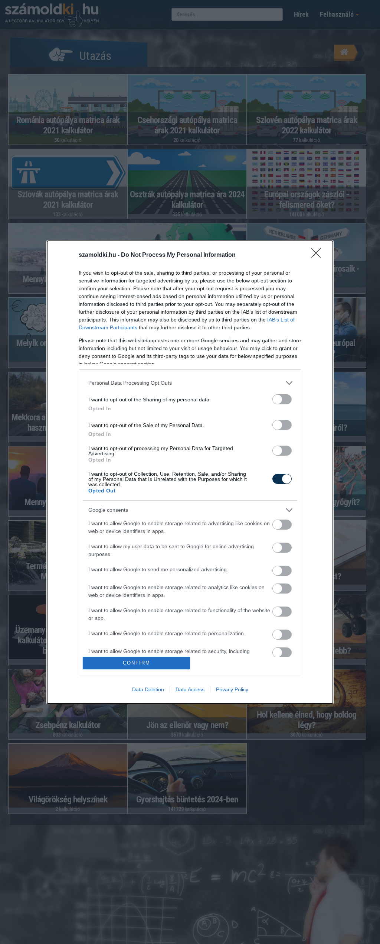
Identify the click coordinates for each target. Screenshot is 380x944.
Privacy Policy (232, 689)
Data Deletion (148, 689)
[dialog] (190, 472)
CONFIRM (136, 663)
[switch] (282, 399)
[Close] (318, 255)
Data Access (190, 689)
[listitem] (190, 383)
